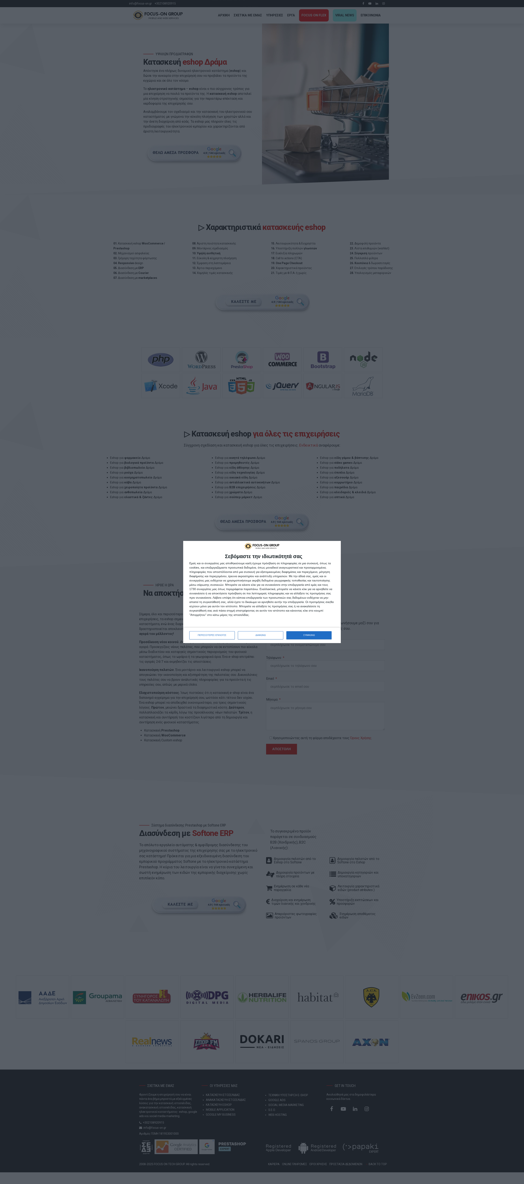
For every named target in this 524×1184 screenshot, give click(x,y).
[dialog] (262, 592)
